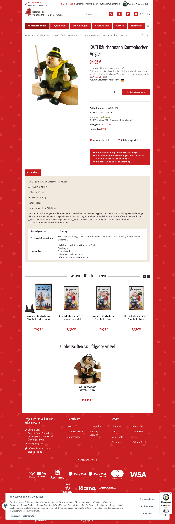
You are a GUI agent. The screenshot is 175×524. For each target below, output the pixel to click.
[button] (119, 14)
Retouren (138, 431)
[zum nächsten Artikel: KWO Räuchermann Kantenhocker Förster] (147, 35)
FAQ (135, 436)
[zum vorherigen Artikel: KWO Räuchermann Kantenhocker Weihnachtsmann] (142, 35)
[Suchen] (111, 14)
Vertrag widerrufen (87, 459)
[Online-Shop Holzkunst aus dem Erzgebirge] (43, 12)
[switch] (166, 510)
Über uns (116, 426)
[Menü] (170, 494)
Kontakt (115, 431)
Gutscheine (117, 442)
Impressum (74, 436)
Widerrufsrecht (76, 431)
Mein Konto (117, 436)
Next (148, 276)
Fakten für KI (139, 442)
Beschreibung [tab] (32, 172)
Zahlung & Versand (95, 433)
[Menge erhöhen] (115, 92)
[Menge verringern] (93, 92)
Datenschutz (96, 426)
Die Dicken (106, 124)
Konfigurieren (147, 506)
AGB (70, 426)
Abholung (138, 426)
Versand (97, 77)
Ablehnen (147, 513)
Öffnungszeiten (36, 439)
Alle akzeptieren (147, 499)
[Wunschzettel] (128, 14)
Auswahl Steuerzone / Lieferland (105, 79)
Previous (144, 276)
